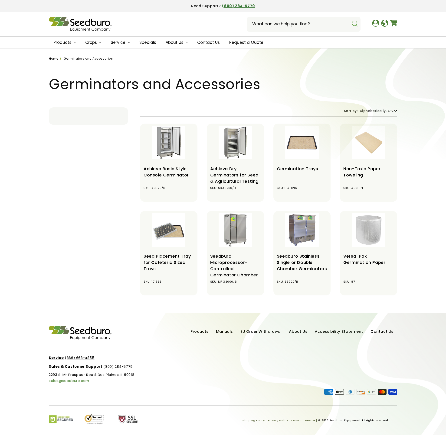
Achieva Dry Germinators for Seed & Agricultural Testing (234, 175)
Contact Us (382, 331)
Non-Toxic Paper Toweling (361, 172)
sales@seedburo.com (69, 380)
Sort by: (350, 111)
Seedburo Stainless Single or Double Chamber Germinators (302, 262)
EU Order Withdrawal (261, 331)
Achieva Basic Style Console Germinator (166, 172)
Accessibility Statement (339, 331)
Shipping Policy (253, 420)
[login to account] (375, 24)
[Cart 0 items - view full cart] (393, 24)
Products (199, 331)
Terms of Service (303, 420)
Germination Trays (297, 169)
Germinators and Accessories (88, 58)
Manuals (224, 331)
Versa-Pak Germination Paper (364, 259)
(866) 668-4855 (72, 357)
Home (53, 58)
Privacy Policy (278, 420)
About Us (298, 331)
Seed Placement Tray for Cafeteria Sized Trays (167, 262)
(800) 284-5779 (238, 6)
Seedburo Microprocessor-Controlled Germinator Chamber (234, 265)
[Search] (354, 23)
